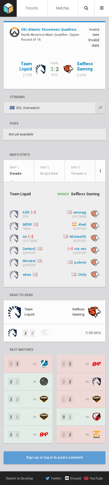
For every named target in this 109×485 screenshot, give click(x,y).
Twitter (56, 478)
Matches (62, 8)
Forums (32, 8)
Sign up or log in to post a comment (54, 457)
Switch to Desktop (19, 478)
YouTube (96, 478)
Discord (75, 478)
